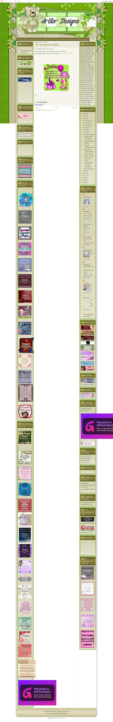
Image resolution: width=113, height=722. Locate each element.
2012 (84, 173)
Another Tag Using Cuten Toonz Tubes (89, 158)
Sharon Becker (87, 237)
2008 (84, 182)
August (86, 127)
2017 (84, 113)
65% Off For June (88, 154)
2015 (84, 116)
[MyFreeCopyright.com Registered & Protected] (88, 504)
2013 (84, 171)
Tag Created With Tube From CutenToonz (88, 164)
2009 (84, 180)
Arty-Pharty (86, 283)
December (87, 120)
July (86, 129)
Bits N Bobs (86, 211)
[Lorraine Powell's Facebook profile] (88, 460)
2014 (84, 118)
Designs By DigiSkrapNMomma (88, 266)
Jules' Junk (86, 297)
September (87, 125)
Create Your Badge (85, 462)
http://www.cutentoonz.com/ (67, 53)
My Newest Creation (49, 45)
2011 (84, 175)
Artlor (52, 49)
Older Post (75, 107)
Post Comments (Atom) (49, 110)
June (86, 132)
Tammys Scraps (87, 250)
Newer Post (38, 107)
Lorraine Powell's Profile (86, 456)
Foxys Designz (87, 197)
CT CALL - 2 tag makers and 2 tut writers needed (87, 215)
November (87, 123)
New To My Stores (89, 168)
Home (93, 39)
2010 (84, 178)
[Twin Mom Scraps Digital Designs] (87, 334)
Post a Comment (39, 104)
